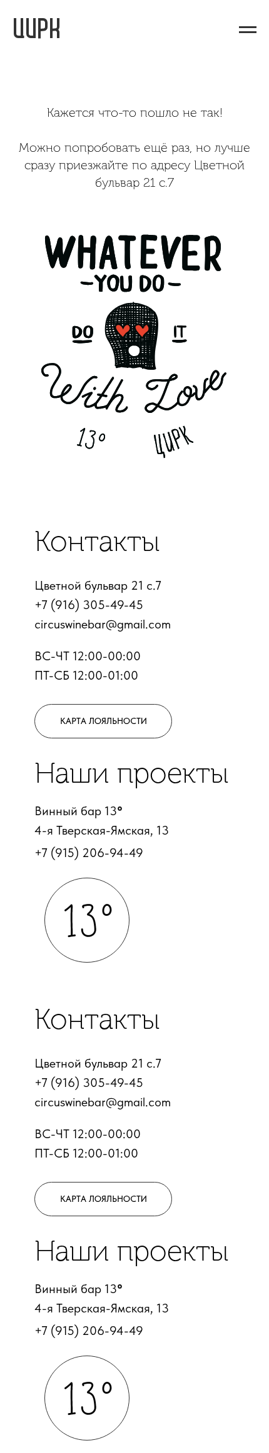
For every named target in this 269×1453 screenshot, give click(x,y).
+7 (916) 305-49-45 (88, 1082)
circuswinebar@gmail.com (102, 1101)
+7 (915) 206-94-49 (88, 852)
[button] (103, 721)
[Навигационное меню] (247, 30)
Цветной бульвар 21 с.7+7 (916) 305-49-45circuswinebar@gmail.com (102, 605)
